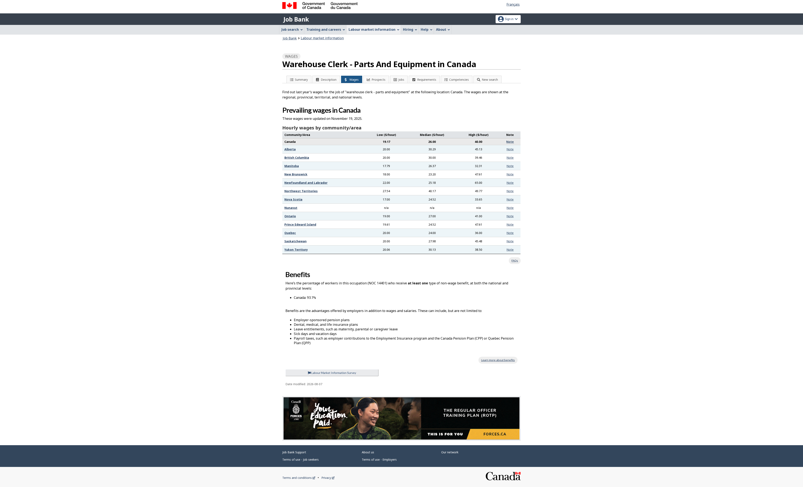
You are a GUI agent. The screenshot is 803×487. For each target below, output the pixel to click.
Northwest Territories (301, 191)
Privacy (327, 478)
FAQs (514, 260)
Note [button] (510, 142)
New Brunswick (295, 174)
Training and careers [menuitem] (323, 29)
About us (368, 452)
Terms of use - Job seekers (300, 459)
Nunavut (290, 208)
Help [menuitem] (424, 29)
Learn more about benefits (498, 360)
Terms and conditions (298, 478)
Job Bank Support (294, 452)
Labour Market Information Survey (333, 373)
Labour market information (322, 38)
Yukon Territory (296, 250)
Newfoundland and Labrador (305, 183)
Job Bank (296, 19)
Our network (449, 452)
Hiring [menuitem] (408, 29)
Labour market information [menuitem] (372, 29)
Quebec (290, 233)
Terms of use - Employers (379, 459)
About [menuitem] (441, 29)
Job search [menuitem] (290, 29)
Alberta (290, 149)
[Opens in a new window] (401, 418)
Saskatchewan (295, 241)
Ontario (290, 216)
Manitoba (291, 166)
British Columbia (296, 158)
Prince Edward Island (300, 224)
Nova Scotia (293, 199)
